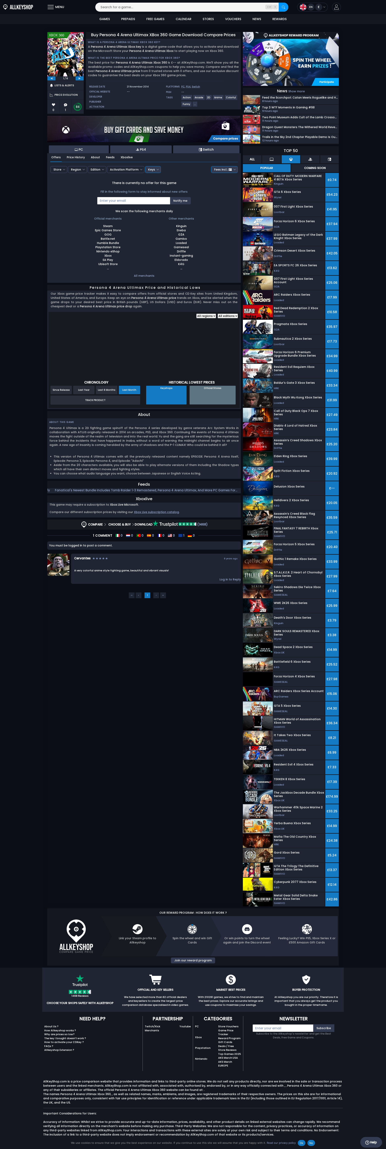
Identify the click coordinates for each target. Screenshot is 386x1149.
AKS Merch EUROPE (225, 1064)
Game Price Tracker (225, 1032)
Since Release (61, 390)
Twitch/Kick (152, 1026)
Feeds (110, 157)
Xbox (198, 1037)
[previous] (51, 78)
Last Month (129, 390)
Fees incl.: (221, 170)
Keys (151, 170)
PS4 (188, 86)
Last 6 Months (106, 390)
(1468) (202, 524)
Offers (56, 157)
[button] (336, 7)
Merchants (152, 1030)
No (311, 1143)
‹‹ (131, 595)
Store (57, 170)
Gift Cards (225, 1042)
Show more (296, 91)
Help (373, 1142)
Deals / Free (226, 1046)
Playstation (202, 1048)
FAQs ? (48, 1046)
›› (163, 595)
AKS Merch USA (228, 1058)
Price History (76, 157)
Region (76, 170)
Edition (95, 170)
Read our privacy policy (281, 1142)
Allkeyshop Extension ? (59, 1050)
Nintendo (201, 1059)
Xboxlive (127, 157)
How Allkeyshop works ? (60, 1030)
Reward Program (229, 1038)
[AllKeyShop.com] (18, 7)
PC (183, 86)
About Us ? (51, 1026)
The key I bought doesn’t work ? (65, 1038)
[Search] (283, 7)
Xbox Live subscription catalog (156, 512)
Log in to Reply (230, 579)
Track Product (95, 400)
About (95, 157)
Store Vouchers (228, 1026)
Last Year (83, 390)
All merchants (144, 276)
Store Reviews (227, 1050)
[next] (80, 78)
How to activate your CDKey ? (64, 1042)
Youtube (185, 1026)
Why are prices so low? (59, 1034)
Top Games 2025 (229, 1054)
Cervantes (82, 558)
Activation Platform (124, 170)
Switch (196, 86)
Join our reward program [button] (193, 960)
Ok (301, 1143)
